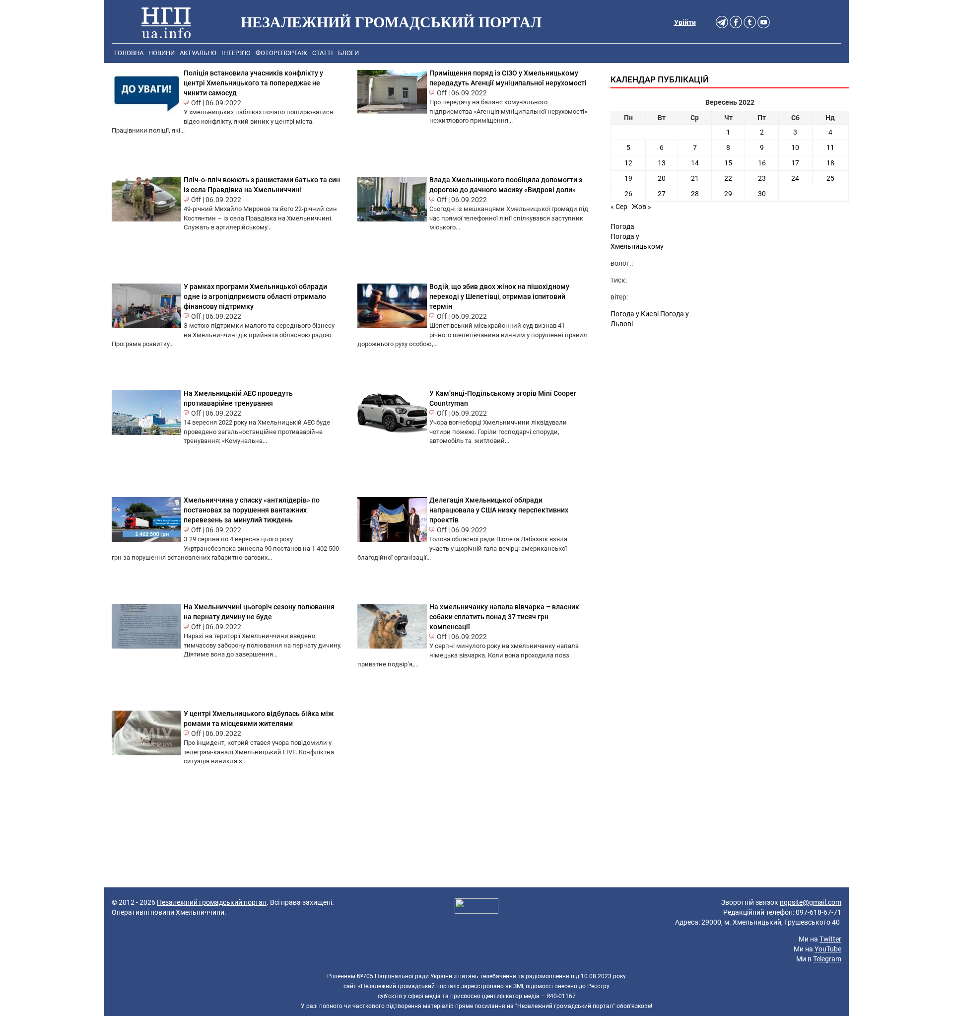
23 (762, 178)
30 (762, 194)
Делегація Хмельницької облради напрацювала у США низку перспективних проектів (498, 510)
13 (662, 163)
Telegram (827, 959)
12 (628, 163)
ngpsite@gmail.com (810, 902)
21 (695, 178)
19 (628, 178)
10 (795, 147)
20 (662, 178)
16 (762, 163)
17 (795, 163)
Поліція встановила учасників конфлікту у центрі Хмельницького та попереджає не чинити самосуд (253, 83)
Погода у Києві (635, 314)
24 (795, 178)
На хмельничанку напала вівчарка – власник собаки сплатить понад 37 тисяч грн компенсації (504, 617)
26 (628, 194)
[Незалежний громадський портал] (166, 22)
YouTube (828, 949)
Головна (128, 53)
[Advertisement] (730, 418)
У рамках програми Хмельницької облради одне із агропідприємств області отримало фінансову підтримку (255, 296)
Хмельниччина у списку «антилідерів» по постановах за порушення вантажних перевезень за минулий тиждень (252, 510)
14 (695, 163)
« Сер (619, 207)
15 (728, 163)
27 (662, 194)
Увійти (685, 22)
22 (728, 178)
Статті (322, 53)
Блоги (348, 53)
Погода (622, 226)
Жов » (641, 207)
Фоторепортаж (281, 53)
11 (830, 147)
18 (830, 163)
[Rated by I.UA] (476, 907)
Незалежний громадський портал (212, 902)
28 (695, 194)
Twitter (830, 939)
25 (830, 178)
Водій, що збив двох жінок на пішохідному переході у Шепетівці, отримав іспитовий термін (499, 296)
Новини (161, 53)
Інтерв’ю (236, 53)
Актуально (198, 53)
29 (728, 194)
